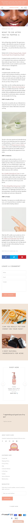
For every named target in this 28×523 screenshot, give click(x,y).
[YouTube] (16, 441)
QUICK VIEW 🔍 (14, 393)
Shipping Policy (5, 461)
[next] (25, 384)
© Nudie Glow (14, 506)
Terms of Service (6, 476)
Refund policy (5, 479)
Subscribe (7, 498)
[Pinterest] (13, 441)
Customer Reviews (6, 468)
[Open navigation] (2, 7)
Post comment (9, 295)
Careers (4, 474)
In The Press (4, 471)
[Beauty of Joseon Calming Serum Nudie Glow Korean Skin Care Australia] (14, 124)
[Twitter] (6, 441)
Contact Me (4, 458)
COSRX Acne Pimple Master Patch (11, 238)
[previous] (3, 384)
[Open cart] (26, 7)
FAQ (3, 466)
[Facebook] (2, 441)
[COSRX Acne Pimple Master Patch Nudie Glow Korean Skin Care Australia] (14, 219)
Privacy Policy (5, 463)
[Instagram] (9, 441)
